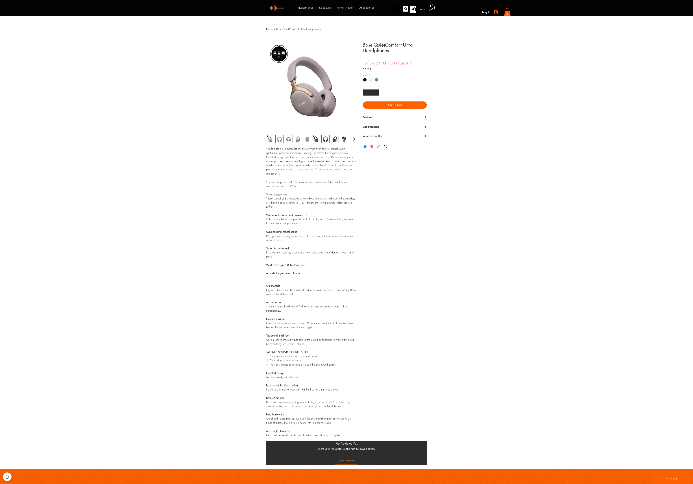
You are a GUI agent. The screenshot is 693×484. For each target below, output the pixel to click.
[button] (432, 7)
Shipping (367, 68)
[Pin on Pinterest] (372, 147)
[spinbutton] (371, 93)
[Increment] (377, 93)
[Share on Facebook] (365, 147)
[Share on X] (385, 147)
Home (269, 29)
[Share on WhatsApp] (379, 147)
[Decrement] (365, 93)
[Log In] (413, 9)
